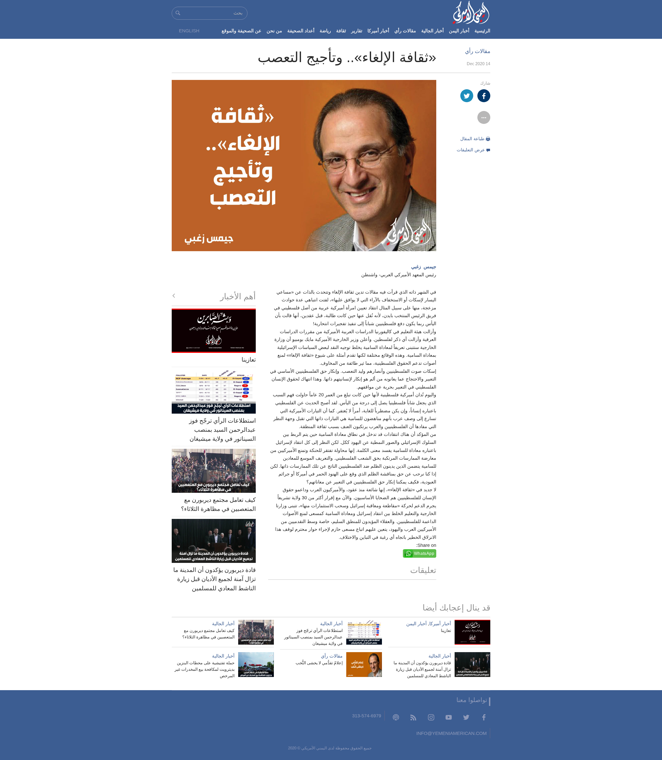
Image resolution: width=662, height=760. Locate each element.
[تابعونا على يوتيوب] (448, 717)
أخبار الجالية (432, 30)
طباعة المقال (472, 138)
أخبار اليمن (459, 30)
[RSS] (413, 717)
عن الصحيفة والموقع (241, 30)
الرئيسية (482, 30)
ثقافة (341, 30)
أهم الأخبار (238, 296)
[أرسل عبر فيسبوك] (483, 95)
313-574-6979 (366, 715)
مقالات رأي (405, 30)
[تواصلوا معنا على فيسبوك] (483, 717)
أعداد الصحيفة (300, 30)
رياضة (325, 30)
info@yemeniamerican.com (451, 733)
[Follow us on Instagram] (431, 717)
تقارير (356, 30)
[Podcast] (395, 717)
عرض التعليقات (471, 149)
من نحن (274, 30)
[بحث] (178, 13)
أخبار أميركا (378, 30)
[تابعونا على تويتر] (466, 717)
